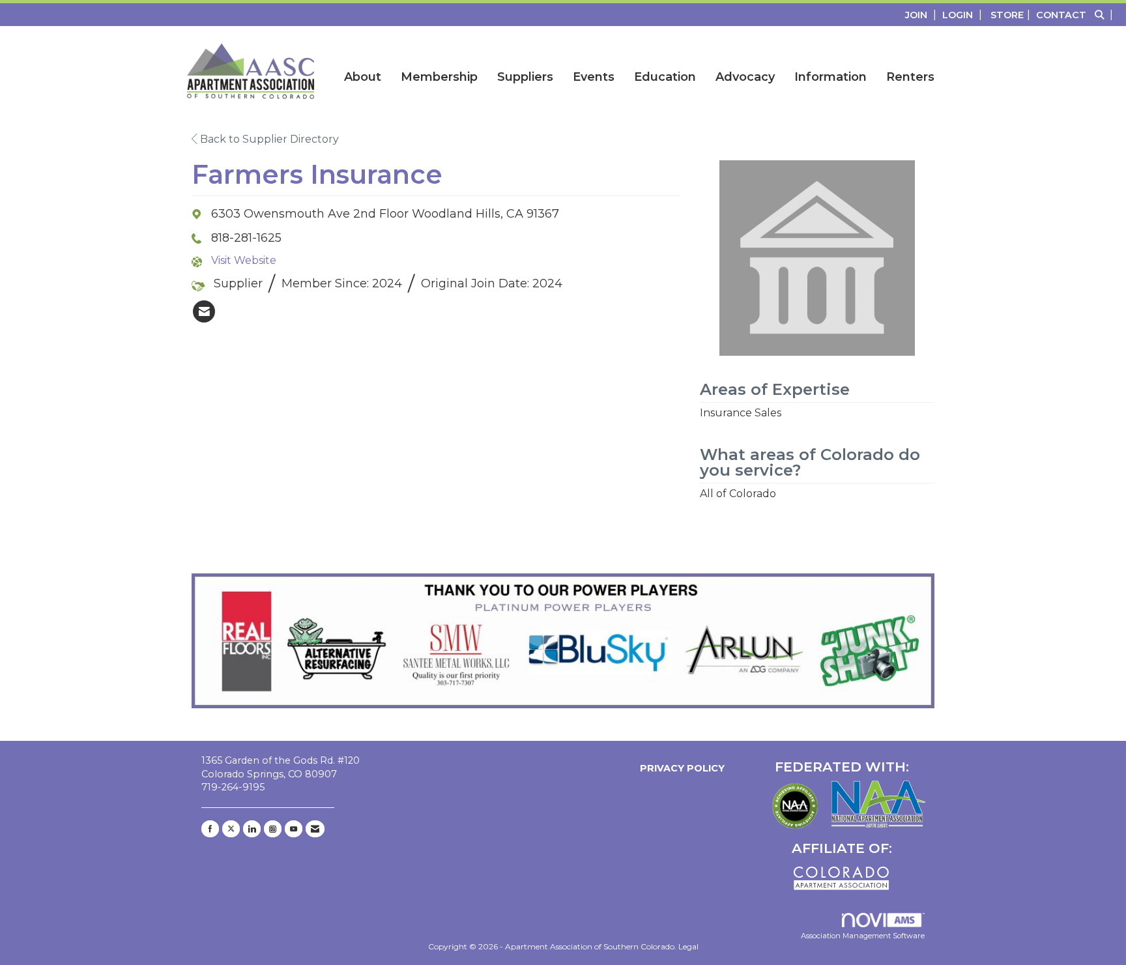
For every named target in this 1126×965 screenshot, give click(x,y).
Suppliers (525, 77)
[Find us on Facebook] (210, 828)
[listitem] (922, 14)
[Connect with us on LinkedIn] (252, 828)
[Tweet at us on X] (231, 828)
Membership (439, 77)
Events (593, 77)
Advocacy (745, 77)
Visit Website (243, 260)
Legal (688, 946)
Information (830, 77)
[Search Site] (1105, 14)
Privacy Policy (680, 768)
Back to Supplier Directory (268, 139)
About (362, 77)
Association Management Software (863, 935)
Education (665, 77)
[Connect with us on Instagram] (273, 828)
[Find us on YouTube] (293, 828)
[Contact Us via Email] (315, 828)
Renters (910, 77)
